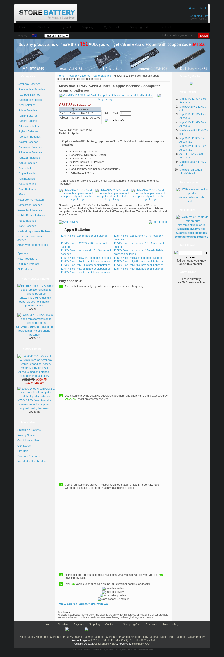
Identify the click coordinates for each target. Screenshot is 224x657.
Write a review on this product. (191, 199)
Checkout (165, 27)
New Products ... (27, 258)
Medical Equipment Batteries (35, 231)
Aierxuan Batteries (29, 136)
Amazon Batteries (29, 157)
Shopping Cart (199, 16)
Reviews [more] (189, 182)
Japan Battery (196, 636)
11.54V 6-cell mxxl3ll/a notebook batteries (85, 272)
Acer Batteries (26, 105)
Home (192, 8)
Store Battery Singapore (34, 636)
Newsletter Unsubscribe (32, 461)
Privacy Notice (26, 435)
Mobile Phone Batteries (31, 215)
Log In (203, 8)
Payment (65, 27)
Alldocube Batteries (30, 152)
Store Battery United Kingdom (123, 636)
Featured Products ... (30, 264)
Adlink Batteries (27, 115)
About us (43, 27)
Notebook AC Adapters (31, 199)
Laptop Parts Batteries (173, 636)
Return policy (170, 624)
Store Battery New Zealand (66, 636)
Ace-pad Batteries (29, 94)
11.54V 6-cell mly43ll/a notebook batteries (138, 268)
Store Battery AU (141, 643)
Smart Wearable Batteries (33, 244)
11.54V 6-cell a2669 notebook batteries (84, 235)
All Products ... (26, 269)
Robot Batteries (27, 220)
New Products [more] (35, 278)
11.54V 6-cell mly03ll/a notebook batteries (138, 261)
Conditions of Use (28, 440)
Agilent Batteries (28, 131)
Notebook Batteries (78, 75)
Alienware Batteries (30, 147)
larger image (77, 199)
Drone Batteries (27, 226)
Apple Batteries (27, 173)
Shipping (87, 27)
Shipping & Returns (29, 430)
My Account (111, 27)
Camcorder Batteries (30, 205)
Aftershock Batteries (30, 126)
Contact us (111, 624)
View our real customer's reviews (83, 604)
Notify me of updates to (191, 230)
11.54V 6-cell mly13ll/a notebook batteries (85, 265)
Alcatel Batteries (28, 141)
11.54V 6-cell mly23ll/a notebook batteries (138, 265)
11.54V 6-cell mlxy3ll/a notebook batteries (85, 261)
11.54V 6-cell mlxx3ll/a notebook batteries (138, 257)
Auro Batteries (27, 189)
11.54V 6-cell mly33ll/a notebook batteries (85, 268)
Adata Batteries (27, 110)
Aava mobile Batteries (31, 89)
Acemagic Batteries (30, 99)
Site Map (23, 451)
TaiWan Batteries (94, 636)
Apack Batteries (27, 168)
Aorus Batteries (27, 163)
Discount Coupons (29, 456)
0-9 (153, 640)
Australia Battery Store (105, 643)
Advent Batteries (28, 120)
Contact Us (24, 445)
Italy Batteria (150, 636)
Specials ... (24, 253)
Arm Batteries (26, 178)
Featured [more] (32, 348)
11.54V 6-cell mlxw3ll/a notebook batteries (86, 257)
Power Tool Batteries (30, 210)
